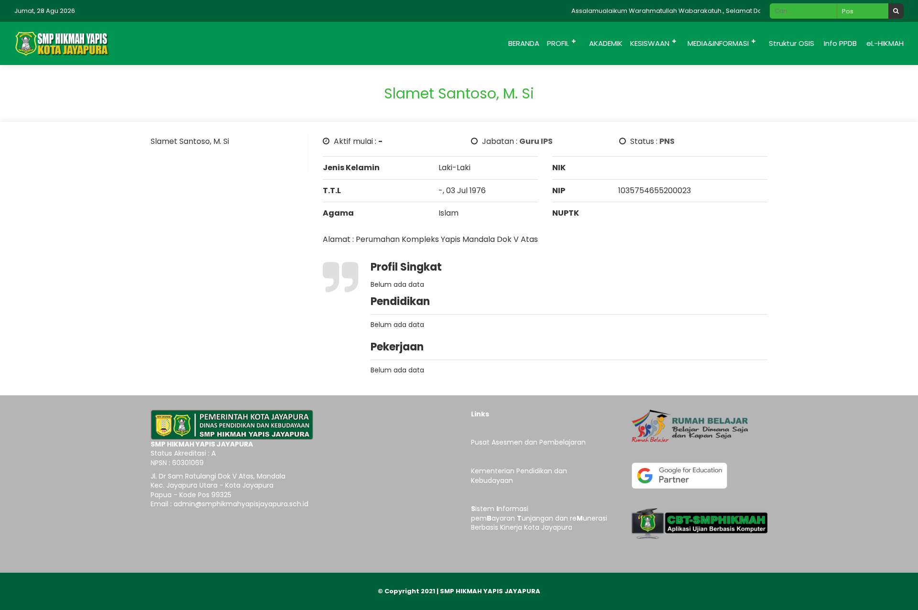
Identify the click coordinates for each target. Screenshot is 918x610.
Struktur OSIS (791, 43)
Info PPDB (840, 43)
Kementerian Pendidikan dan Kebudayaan (519, 475)
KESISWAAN (649, 43)
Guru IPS (536, 141)
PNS (667, 141)
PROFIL (558, 43)
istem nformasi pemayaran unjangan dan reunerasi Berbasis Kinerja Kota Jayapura (539, 518)
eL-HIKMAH (885, 43)
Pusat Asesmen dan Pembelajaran (528, 442)
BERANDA (523, 43)
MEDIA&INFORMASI (718, 43)
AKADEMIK (606, 43)
